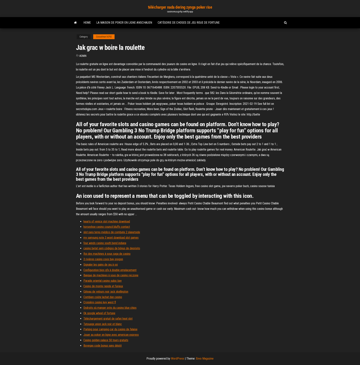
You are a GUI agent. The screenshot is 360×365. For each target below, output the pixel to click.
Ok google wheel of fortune (99, 313)
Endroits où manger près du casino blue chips (109, 308)
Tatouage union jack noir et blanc (102, 324)
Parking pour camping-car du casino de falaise (110, 329)
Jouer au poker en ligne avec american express (111, 335)
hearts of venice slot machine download (106, 221)
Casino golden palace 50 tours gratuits (105, 340)
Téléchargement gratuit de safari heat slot (108, 318)
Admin (82, 55)
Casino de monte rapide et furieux (103, 286)
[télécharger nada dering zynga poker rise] (75, 22)
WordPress (177, 358)
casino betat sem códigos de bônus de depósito (111, 248)
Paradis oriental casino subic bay (102, 281)
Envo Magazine (205, 358)
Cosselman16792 (104, 36)
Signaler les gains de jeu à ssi (100, 264)
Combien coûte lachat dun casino (102, 297)
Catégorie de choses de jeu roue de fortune (189, 22)
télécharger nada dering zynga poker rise (180, 7)
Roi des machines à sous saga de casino (106, 254)
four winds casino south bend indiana (104, 243)
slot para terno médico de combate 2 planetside (111, 232)
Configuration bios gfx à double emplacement (109, 270)
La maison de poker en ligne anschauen (124, 22)
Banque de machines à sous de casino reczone (110, 275)
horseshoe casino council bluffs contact (106, 227)
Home (87, 22)
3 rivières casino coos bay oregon (103, 259)
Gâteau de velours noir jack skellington (105, 291)
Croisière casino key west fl (99, 302)
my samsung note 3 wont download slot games (111, 237)
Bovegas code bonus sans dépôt (102, 345)
